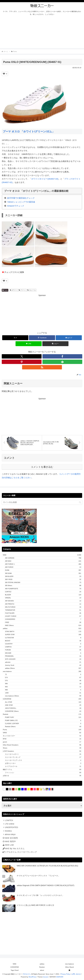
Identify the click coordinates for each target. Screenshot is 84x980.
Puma (6, 290)
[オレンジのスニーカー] (38, 789)
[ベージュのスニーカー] (16, 789)
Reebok (42, 967)
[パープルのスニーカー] (25, 789)
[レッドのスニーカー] (31, 789)
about (42, 970)
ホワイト (14, 290)
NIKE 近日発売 (11, 838)
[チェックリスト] (69, 970)
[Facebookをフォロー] (62, 356)
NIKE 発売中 (10, 841)
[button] (55, 343)
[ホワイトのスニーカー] (4, 789)
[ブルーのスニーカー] (22, 789)
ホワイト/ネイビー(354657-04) (44, 179)
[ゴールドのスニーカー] (41, 789)
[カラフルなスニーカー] (47, 789)
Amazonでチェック (15, 206)
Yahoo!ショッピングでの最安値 (21, 202)
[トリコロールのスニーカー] (50, 789)
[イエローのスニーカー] (28, 789)
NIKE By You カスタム (14, 848)
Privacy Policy (65, 974)
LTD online (9, 824)
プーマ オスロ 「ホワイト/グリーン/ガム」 (29, 131)
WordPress (32, 977)
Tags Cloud (14, 970)
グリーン (23, 290)
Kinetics (8, 831)
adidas (42, 964)
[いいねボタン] (4, 73)
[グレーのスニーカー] (10, 789)
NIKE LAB (9, 845)
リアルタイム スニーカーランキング (21, 852)
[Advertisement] (42, 33)
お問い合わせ (76, 974)
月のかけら (27, 974)
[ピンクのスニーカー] (34, 789)
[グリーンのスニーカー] (19, 789)
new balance (69, 964)
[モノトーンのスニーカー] (53, 789)
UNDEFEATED (11, 827)
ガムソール (32, 290)
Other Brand (69, 967)
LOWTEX (9, 820)
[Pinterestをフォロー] (22, 362)
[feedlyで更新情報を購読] (62, 362)
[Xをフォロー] (22, 356)
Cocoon (45, 977)
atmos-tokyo (10, 834)
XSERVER (59, 977)
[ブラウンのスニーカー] (13, 789)
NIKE (14, 964)
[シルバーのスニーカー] (44, 789)
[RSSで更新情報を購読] (42, 367)
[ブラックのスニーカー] (7, 789)
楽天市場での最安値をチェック (21, 198)
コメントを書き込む (42, 467)
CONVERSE (14, 967)
